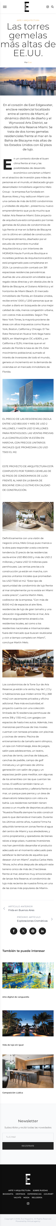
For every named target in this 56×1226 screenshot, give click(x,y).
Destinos (20, 1194)
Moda (26, 1197)
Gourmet (48, 1194)
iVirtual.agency (33, 1221)
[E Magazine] (27, 7)
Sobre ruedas (40, 1190)
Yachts (17, 1197)
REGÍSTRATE (28, 1146)
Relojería (37, 1197)
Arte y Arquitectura (19, 1190)
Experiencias (34, 1194)
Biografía (8, 1194)
